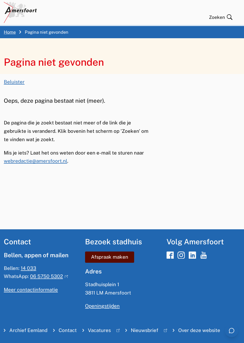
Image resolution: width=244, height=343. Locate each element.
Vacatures (96, 331)
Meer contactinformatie (31, 290)
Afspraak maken (109, 257)
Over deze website (199, 330)
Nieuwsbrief (141, 331)
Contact (68, 330)
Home (10, 32)
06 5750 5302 (48, 276)
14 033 (28, 268)
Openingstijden (102, 306)
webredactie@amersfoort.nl (35, 161)
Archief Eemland (28, 330)
